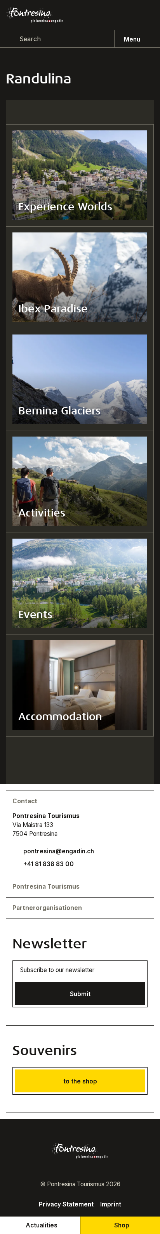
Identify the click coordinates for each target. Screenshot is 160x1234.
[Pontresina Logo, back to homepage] (35, 15)
